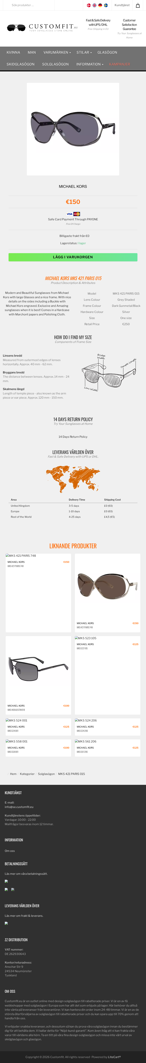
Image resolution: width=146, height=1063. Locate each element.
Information (89, 64)
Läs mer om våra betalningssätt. (26, 874)
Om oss (10, 851)
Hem (13, 774)
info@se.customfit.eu (19, 807)
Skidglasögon (21, 64)
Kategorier (27, 774)
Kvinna (13, 52)
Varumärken (56, 52)
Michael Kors (57, 278)
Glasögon (107, 52)
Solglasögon (55, 64)
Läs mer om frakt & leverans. (24, 916)
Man (32, 52)
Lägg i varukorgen (73, 257)
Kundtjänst (122, 5)
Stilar (83, 52)
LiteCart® (114, 1057)
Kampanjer (119, 64)
